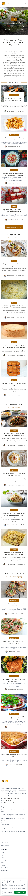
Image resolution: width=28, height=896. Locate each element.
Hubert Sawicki (4, 842)
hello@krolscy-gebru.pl (8, 802)
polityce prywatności (6, 889)
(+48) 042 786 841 (7, 800)
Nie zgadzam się (8, 892)
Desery (14, 206)
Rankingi (3, 865)
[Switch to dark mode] (22, 3)
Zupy (2, 862)
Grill (14, 19)
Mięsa (2, 855)
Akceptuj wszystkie (20, 892)
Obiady (3, 852)
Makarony (14, 169)
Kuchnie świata (14, 94)
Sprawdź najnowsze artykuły (14, 227)
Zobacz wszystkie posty (14, 238)
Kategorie (4, 849)
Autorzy (3, 837)
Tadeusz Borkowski (5, 840)
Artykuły (4, 807)
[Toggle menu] (25, 3)
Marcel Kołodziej (5, 845)
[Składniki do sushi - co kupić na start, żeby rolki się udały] (14, 93)
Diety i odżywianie (5, 867)
